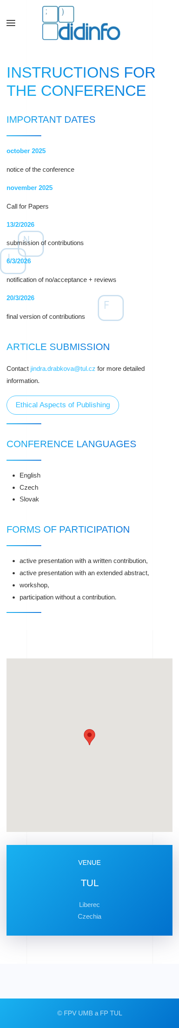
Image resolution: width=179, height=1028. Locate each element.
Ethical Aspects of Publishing (63, 405)
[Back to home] (90, 23)
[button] (11, 23)
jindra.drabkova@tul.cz (63, 368)
